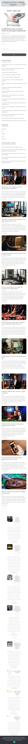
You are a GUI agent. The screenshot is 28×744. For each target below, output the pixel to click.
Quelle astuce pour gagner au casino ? (15, 147)
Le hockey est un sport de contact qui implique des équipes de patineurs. (17, 646)
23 (15, 637)
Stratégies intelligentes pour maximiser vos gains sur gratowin (14, 120)
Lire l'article (4, 199)
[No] (26, 740)
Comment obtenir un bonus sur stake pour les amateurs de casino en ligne (13, 424)
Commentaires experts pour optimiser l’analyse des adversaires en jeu (17, 609)
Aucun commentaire (17, 525)
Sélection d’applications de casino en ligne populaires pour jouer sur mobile (12, 458)
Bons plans (4, 129)
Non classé (4, 138)
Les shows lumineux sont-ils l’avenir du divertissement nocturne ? (17, 548)
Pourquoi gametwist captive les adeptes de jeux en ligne (13, 118)
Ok (14, 742)
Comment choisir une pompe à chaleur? (17, 718)
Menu (24, 4)
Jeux (2, 131)
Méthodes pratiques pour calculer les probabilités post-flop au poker (17, 579)
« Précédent (4, 49)
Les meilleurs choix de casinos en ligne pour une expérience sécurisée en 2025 (13, 220)
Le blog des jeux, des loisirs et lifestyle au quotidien (13, 3)
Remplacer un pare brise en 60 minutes (17, 693)
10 (5, 508)
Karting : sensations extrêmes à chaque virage (11, 77)
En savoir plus (14, 541)
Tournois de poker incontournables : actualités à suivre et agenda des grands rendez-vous (13, 323)
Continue (3, 44)
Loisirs (3, 136)
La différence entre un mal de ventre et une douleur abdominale (14, 30)
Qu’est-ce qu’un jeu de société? (17, 672)
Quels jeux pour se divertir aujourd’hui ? (9, 72)
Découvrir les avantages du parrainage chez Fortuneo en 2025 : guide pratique (12, 287)
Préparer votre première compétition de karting (11, 74)
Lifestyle (3, 133)
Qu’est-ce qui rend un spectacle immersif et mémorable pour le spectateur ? (12, 187)
